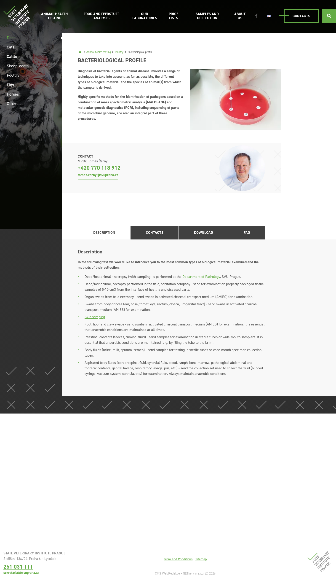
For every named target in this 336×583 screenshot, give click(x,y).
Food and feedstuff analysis (101, 15)
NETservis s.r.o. (193, 573)
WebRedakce (171, 573)
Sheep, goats (18, 66)
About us (240, 15)
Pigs (10, 85)
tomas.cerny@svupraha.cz (98, 174)
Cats (10, 47)
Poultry (119, 52)
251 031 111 (18, 566)
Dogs (11, 37)
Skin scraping (95, 316)
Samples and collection (207, 15)
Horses (13, 94)
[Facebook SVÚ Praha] (256, 16)
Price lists (173, 15)
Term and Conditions (178, 559)
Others (12, 103)
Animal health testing (54, 15)
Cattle (12, 56)
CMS (158, 573)
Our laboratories (144, 15)
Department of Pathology (201, 276)
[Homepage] (80, 52)
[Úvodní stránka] (16, 16)
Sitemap (201, 559)
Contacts (301, 15)
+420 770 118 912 (99, 168)
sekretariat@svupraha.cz (21, 572)
